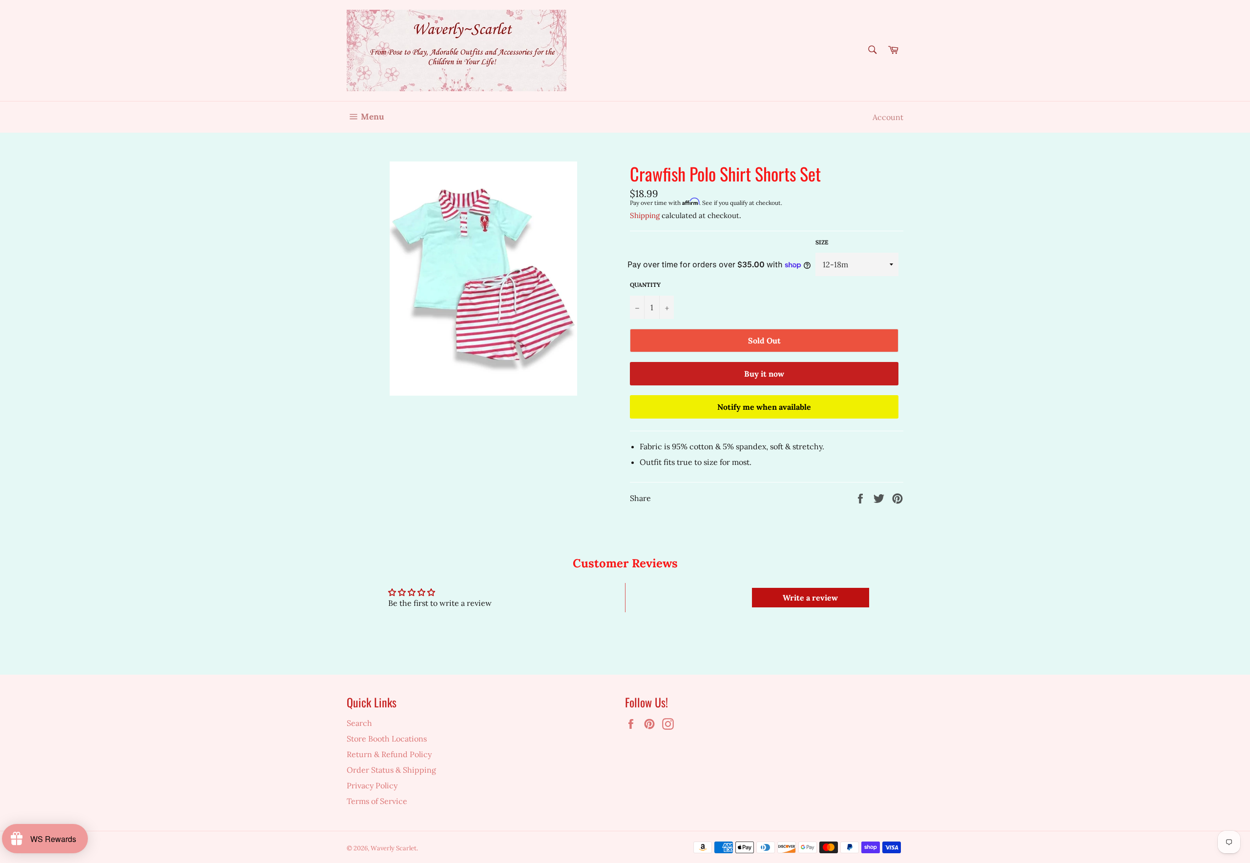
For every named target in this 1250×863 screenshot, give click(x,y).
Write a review (810, 597)
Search (359, 723)
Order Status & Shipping (391, 770)
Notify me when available (764, 407)
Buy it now (764, 374)
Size (821, 242)
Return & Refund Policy (389, 754)
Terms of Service (377, 801)
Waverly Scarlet (394, 848)
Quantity (645, 284)
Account (888, 117)
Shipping (645, 215)
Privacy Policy (372, 785)
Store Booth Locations (387, 738)
